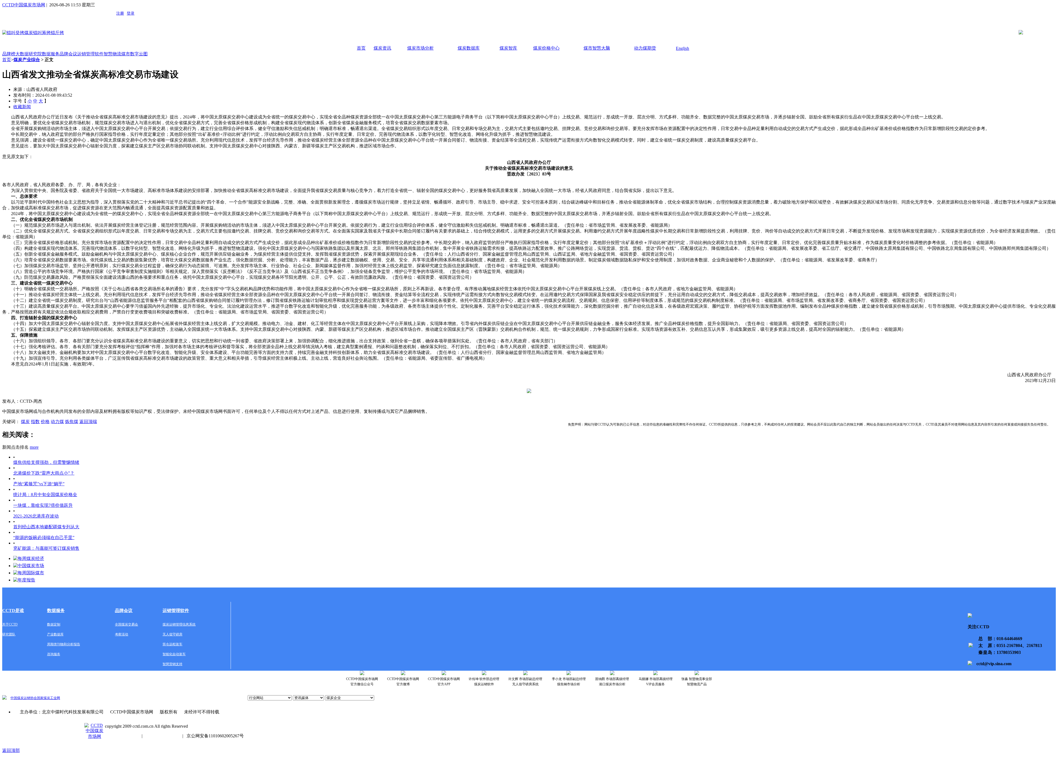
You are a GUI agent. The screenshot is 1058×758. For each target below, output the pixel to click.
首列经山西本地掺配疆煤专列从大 (46, 526)
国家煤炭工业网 (48, 698)
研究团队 (8, 634)
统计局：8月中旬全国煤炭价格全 (45, 494)
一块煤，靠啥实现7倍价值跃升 (43, 505)
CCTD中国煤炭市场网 (23, 4)
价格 (45, 421)
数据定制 (53, 624)
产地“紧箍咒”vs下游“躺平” (38, 483)
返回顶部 (11, 750)
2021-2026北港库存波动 (36, 516)
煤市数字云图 (134, 54)
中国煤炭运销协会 (23, 698)
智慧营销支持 (172, 664)
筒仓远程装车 (172, 644)
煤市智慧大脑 (597, 48)
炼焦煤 (71, 421)
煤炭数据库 (469, 48)
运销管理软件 (90, 54)
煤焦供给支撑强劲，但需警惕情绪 (46, 462)
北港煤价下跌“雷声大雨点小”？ (43, 473)
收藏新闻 (22, 106)
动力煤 (57, 421)
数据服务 (51, 54)
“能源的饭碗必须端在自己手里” (43, 537)
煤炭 (25, 421)
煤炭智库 (508, 48)
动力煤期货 (645, 48)
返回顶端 (88, 421)
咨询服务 (53, 654)
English (682, 48)
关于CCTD (10, 624)
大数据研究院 (28, 54)
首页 (361, 48)
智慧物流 (112, 54)
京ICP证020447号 (162, 735)
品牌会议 (68, 54)
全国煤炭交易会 (126, 624)
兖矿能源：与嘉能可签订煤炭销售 (46, 548)
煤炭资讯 (382, 48)
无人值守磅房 (172, 634)
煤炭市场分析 (420, 48)
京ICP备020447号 (121, 735)
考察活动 (121, 634)
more (34, 447)
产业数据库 (55, 634)
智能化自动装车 (174, 654)
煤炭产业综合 (27, 59)
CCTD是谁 (13, 610)
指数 (35, 421)
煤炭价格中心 (546, 48)
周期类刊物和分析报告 (63, 644)
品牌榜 (8, 54)
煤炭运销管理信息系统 (179, 624)
